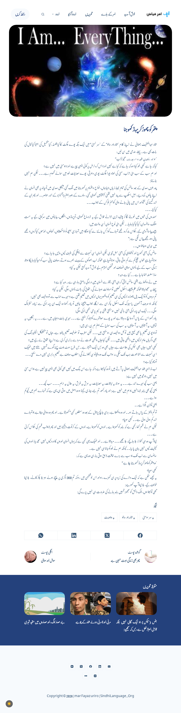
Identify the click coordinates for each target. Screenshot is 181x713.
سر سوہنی (148, 517)
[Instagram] (95, 676)
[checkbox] (9, 703)
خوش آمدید (129, 14)
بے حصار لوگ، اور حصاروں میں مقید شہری (44, 622)
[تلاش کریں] (43, 14)
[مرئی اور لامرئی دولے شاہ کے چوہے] (90, 603)
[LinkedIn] (73, 535)
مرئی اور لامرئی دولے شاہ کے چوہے (93, 622)
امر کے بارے (108, 14)
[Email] (109, 666)
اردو (57, 14)
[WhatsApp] (40, 535)
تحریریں (88, 14)
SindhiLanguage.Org (117, 696)
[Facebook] (140, 535)
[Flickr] (86, 676)
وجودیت (109, 517)
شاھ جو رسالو (128, 517)
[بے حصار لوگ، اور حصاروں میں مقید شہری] (44, 603)
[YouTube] (72, 666)
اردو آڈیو (72, 14)
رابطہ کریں (20, 14)
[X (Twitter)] (107, 535)
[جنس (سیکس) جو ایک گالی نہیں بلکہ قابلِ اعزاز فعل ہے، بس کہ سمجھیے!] (136, 603)
